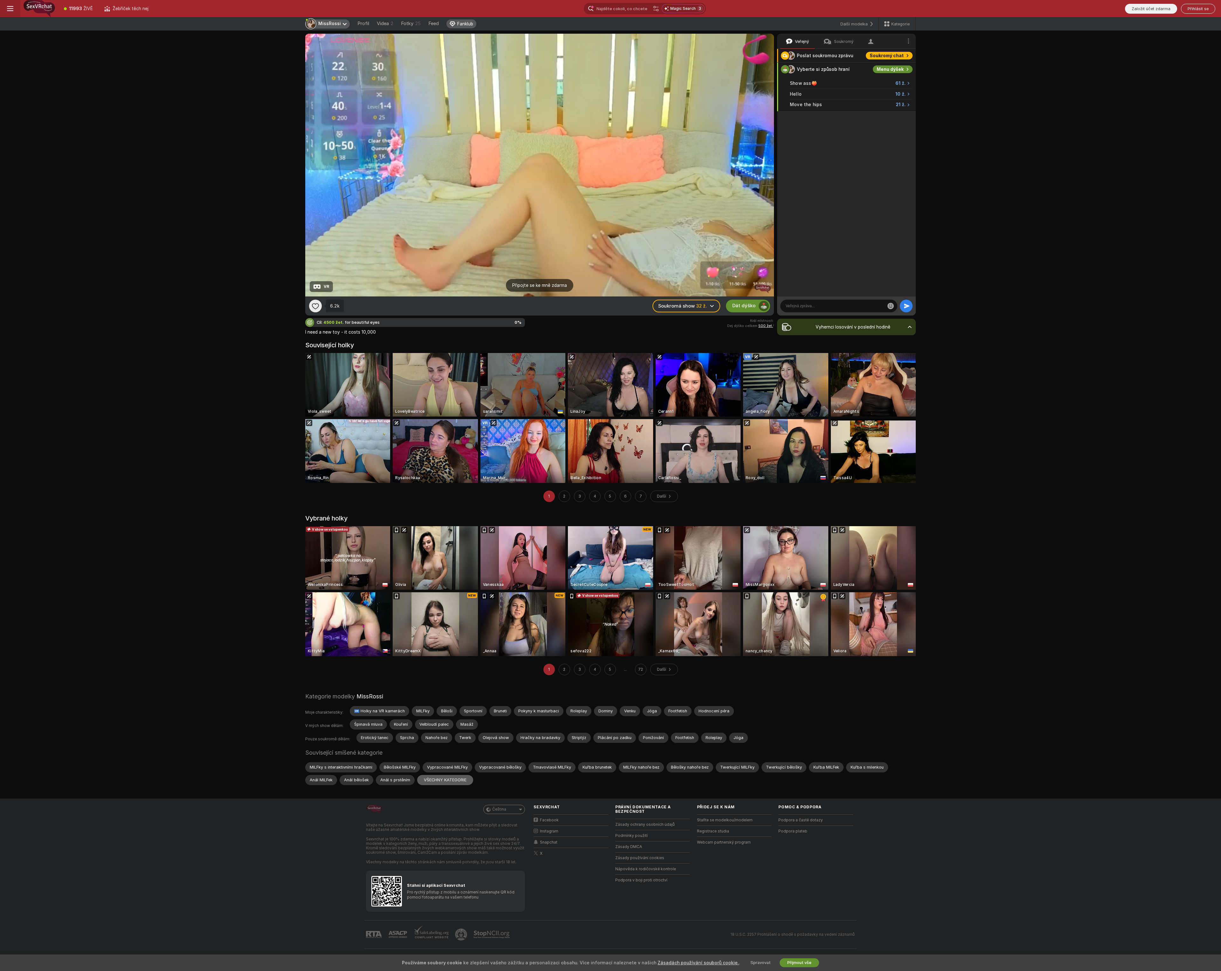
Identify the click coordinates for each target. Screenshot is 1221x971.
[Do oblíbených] (315, 306)
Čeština (499, 809)
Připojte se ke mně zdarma (539, 285)
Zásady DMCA (628, 847)
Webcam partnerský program (724, 842)
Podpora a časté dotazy (800, 820)
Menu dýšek (890, 69)
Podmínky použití (631, 835)
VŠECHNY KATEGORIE (445, 779)
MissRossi (369, 696)
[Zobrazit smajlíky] (890, 306)
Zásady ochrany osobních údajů (645, 824)
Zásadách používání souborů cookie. (698, 962)
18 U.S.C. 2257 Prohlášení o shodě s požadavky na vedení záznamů (792, 934)
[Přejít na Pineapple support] (461, 934)
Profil (363, 23)
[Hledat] (656, 8)
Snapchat (548, 842)
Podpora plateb (792, 831)
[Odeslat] (906, 306)
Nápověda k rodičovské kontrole (645, 869)
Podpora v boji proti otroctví (641, 880)
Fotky (411, 23)
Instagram (549, 831)
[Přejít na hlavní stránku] (39, 8)
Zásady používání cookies (639, 858)
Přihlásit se (1198, 8)
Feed (433, 23)
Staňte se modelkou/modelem (725, 820)
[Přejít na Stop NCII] (492, 934)
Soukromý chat (887, 55)
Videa (385, 23)
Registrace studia (713, 831)
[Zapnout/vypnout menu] (10, 8)
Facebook (549, 820)
